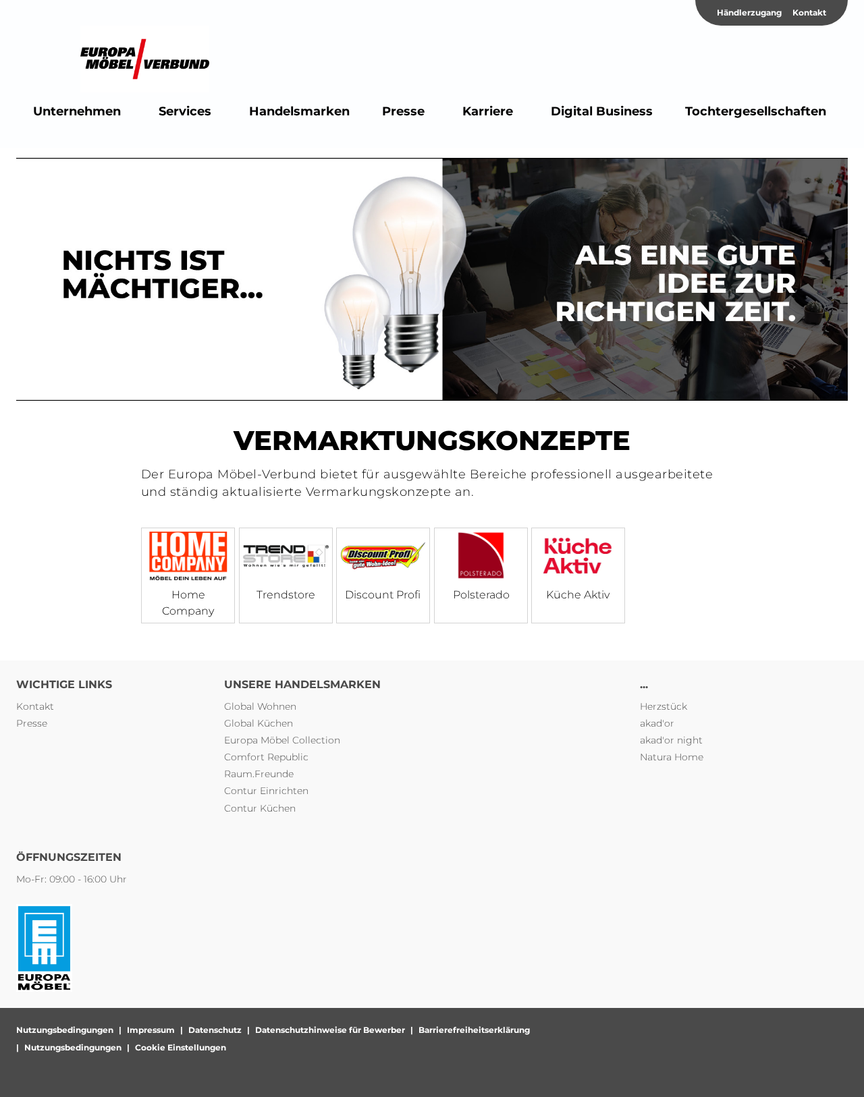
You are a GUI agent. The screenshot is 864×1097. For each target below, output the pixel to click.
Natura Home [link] (671, 757)
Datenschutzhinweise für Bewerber (330, 1030)
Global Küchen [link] (258, 723)
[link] (77, 111)
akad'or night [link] (671, 740)
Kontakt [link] (809, 12)
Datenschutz (215, 1030)
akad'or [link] (657, 723)
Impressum (151, 1030)
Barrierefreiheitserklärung (474, 1030)
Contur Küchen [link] (260, 808)
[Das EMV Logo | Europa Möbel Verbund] (144, 59)
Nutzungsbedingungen (64, 1030)
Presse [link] (31, 723)
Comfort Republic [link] (266, 757)
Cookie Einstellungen (180, 1047)
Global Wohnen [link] (260, 706)
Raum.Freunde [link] (259, 774)
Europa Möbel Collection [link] (282, 740)
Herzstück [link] (663, 706)
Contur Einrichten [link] (266, 791)
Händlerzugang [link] (749, 12)
